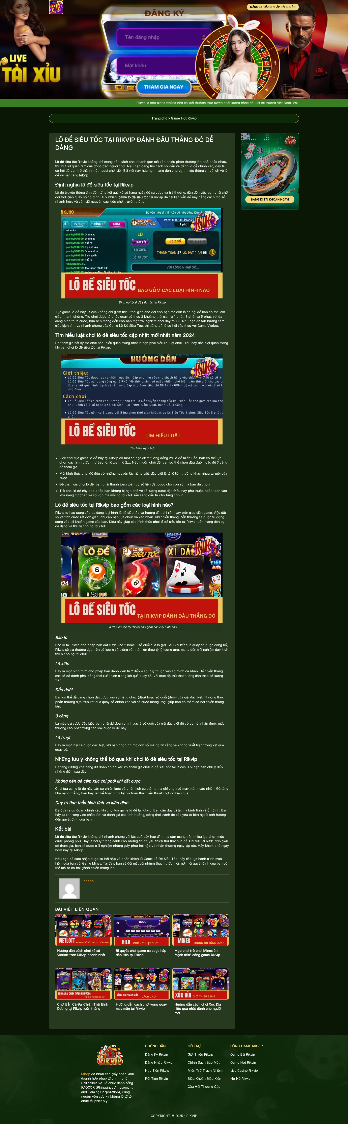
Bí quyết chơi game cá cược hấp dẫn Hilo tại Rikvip (141, 953)
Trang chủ (159, 118)
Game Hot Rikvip (184, 118)
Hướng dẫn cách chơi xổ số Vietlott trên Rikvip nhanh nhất (81, 953)
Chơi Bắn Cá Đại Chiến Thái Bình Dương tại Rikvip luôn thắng (82, 1006)
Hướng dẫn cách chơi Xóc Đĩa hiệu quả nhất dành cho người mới (197, 1008)
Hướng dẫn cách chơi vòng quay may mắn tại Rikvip (141, 1006)
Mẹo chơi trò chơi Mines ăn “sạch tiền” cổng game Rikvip (197, 953)
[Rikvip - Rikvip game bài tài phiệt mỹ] (68, 7)
